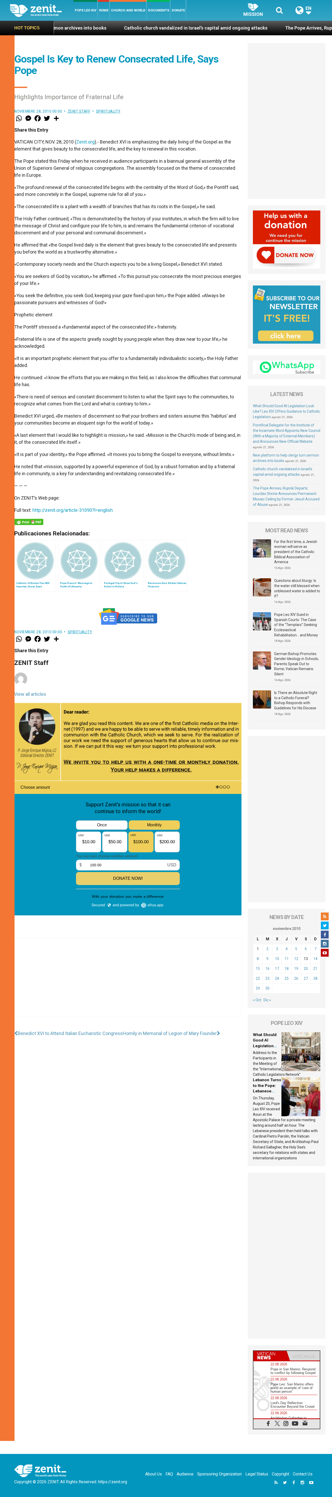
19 (296, 969)
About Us (153, 1474)
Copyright (280, 1474)
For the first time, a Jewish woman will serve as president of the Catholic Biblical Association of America (295, 552)
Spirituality (108, 111)
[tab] (270, 1355)
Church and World (128, 10)
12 (296, 959)
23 (267, 978)
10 (277, 959)
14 (315, 959)
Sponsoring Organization (219, 1474)
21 (315, 969)
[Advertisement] (128, 983)
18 (287, 969)
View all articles (30, 694)
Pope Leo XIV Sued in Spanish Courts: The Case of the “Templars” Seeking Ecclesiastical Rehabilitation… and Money (296, 625)
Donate (178, 10)
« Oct (257, 1000)
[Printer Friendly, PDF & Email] (28, 522)
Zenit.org (85, 142)
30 (267, 988)
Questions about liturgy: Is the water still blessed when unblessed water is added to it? (297, 588)
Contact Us (303, 1474)
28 (315, 978)
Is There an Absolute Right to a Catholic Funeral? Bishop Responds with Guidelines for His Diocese (295, 700)
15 (258, 969)
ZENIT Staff (79, 111)
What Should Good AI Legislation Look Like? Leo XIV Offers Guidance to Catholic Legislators (286, 411)
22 (258, 978)
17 (277, 969)
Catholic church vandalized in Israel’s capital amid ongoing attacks (141, 28)
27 (306, 978)
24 (277, 978)
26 (296, 978)
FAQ (169, 1474)
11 (287, 959)
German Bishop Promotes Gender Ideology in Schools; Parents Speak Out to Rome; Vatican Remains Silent (296, 664)
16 (267, 969)
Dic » (267, 1000)
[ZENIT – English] (41, 10)
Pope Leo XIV (85, 10)
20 (306, 969)
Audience (185, 1474)
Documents (158, 10)
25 (287, 978)
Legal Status (256, 1474)
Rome (103, 10)
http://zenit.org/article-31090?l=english (72, 510)
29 (258, 988)
